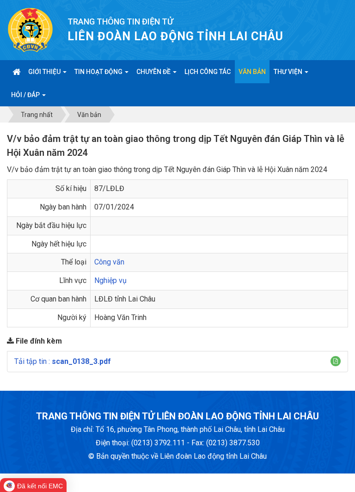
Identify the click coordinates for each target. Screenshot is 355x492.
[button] (335, 361)
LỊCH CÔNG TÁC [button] (207, 71)
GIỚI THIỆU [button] (45, 71)
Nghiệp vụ (110, 280)
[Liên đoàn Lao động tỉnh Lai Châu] (30, 29)
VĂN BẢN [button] (252, 71)
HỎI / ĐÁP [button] (26, 94)
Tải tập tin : (62, 361)
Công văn (109, 262)
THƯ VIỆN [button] (289, 71)
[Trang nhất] (16, 71)
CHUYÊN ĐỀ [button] (154, 71)
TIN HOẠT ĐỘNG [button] (99, 71)
